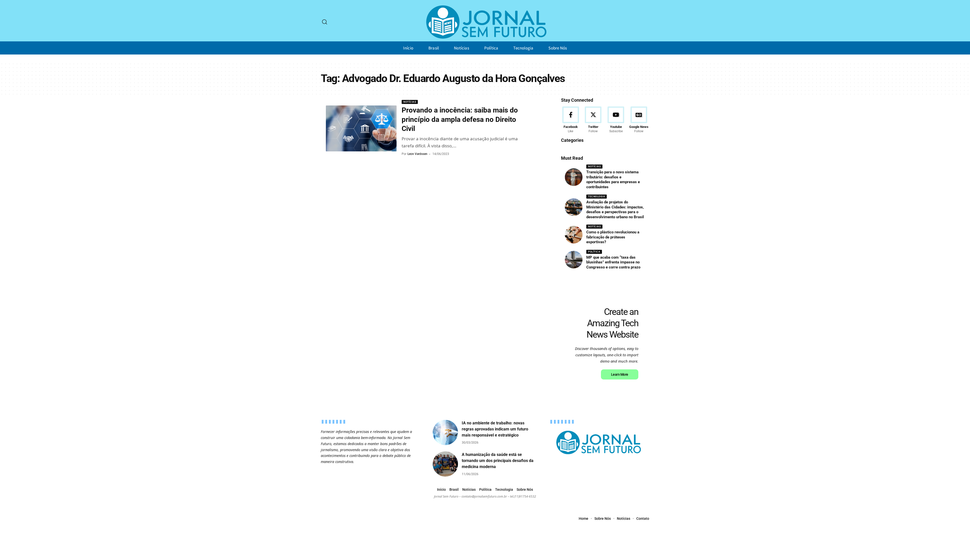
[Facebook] (570, 120)
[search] (324, 22)
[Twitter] (593, 120)
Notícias (409, 101)
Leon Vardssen (417, 154)
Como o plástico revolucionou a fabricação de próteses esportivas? (612, 237)
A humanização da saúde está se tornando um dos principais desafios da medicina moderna (498, 460)
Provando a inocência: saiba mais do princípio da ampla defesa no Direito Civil (460, 119)
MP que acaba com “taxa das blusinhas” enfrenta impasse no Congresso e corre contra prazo (613, 262)
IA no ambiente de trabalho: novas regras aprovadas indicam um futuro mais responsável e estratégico (495, 429)
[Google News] (638, 120)
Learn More (619, 374)
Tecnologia (596, 196)
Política (594, 251)
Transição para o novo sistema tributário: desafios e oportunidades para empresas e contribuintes (613, 179)
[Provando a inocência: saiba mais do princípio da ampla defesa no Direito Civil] (361, 128)
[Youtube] (616, 120)
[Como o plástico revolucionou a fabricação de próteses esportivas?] (574, 234)
